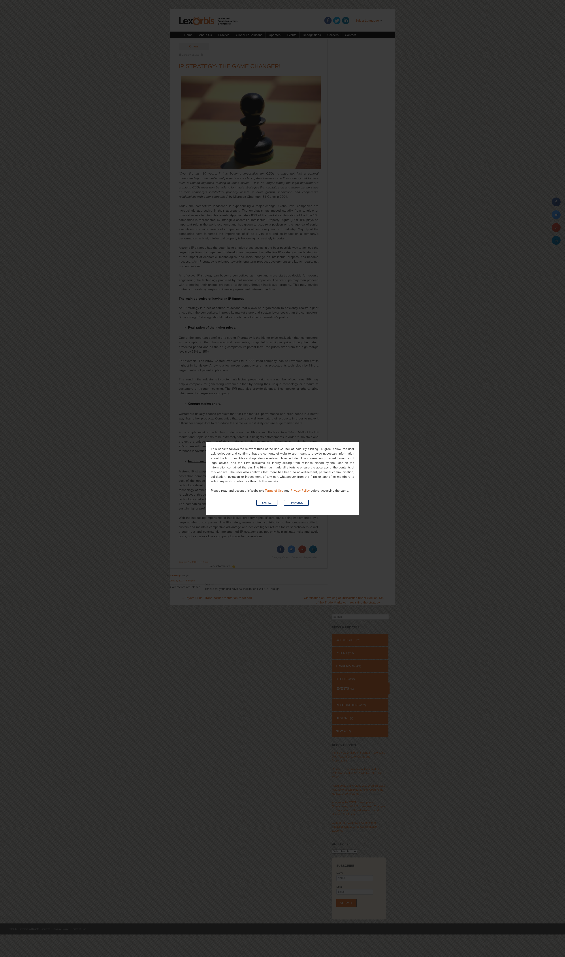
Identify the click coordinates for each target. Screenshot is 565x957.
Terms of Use (274, 490)
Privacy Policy (300, 490)
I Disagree (296, 503)
